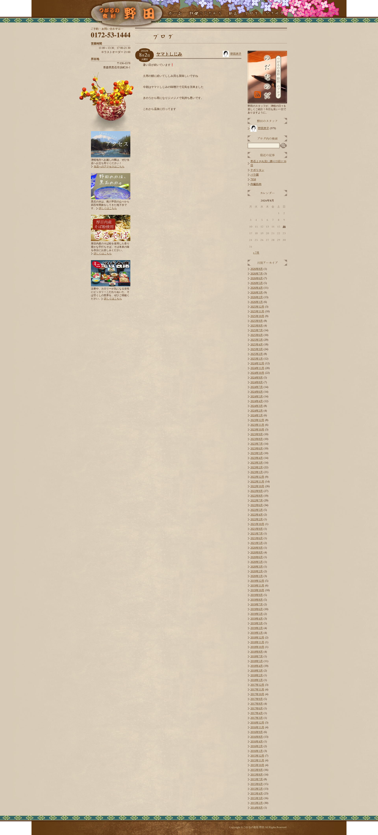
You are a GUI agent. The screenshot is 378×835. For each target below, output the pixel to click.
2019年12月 (257, 580)
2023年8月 (256, 439)
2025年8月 (256, 325)
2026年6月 (256, 278)
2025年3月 (256, 349)
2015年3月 (256, 798)
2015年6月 (256, 784)
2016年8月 (256, 736)
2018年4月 (256, 665)
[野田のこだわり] (205, 13)
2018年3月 (256, 670)
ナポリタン (257, 170)
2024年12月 (257, 363)
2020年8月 (256, 552)
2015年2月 (256, 803)
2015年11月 (257, 760)
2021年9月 (256, 528)
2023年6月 (256, 448)
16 (284, 226)
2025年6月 (256, 335)
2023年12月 (257, 420)
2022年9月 (256, 491)
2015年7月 (256, 779)
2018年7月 (256, 656)
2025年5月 (256, 339)
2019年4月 (256, 618)
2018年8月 (256, 651)
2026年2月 (256, 297)
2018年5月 (256, 661)
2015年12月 (257, 755)
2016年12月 (257, 722)
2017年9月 (256, 699)
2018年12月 (257, 637)
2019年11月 (257, 585)
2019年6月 (256, 609)
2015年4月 (256, 793)
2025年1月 (256, 358)
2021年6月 (256, 538)
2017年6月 (256, 708)
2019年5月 (256, 613)
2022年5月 (256, 509)
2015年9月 (256, 769)
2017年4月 (256, 713)
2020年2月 (256, 571)
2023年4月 (256, 457)
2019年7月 (256, 604)
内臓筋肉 (255, 184)
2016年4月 (256, 741)
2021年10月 (257, 524)
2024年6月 (256, 391)
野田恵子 (235, 53)
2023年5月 (256, 453)
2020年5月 (256, 561)
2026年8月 (256, 268)
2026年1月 (256, 302)
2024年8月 (256, 382)
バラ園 (254, 174)
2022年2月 (256, 519)
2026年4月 (256, 287)
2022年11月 (257, 481)
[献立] (233, 13)
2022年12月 (257, 476)
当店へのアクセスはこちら (109, 166)
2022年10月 (257, 486)
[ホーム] (175, 13)
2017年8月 (256, 703)
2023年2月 (256, 467)
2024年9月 (256, 377)
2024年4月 (256, 401)
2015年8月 (256, 774)
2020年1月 (256, 576)
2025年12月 (257, 306)
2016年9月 (256, 732)
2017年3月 (256, 717)
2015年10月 (257, 765)
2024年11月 (257, 368)
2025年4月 (256, 344)
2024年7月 (256, 387)
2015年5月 (256, 788)
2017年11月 (257, 689)
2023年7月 (256, 443)
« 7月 (256, 252)
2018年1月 (256, 680)
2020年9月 (256, 547)
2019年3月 (256, 623)
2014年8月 (256, 807)
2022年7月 (256, 500)
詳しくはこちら (108, 208)
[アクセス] (274, 13)
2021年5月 (256, 543)
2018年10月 (257, 647)
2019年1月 (256, 632)
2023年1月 (256, 472)
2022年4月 (256, 514)
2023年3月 (256, 462)
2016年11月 (257, 727)
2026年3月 (256, 292)
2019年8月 (256, 599)
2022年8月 (256, 495)
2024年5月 (256, 396)
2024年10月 (257, 372)
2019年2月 (256, 628)
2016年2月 (256, 746)
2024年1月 (256, 415)
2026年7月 (256, 273)
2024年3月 (256, 406)
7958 (253, 179)
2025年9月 (256, 320)
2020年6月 (256, 557)
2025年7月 (256, 330)
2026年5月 (256, 283)
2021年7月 (256, 533)
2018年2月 (256, 675)
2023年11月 (257, 424)
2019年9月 (256, 595)
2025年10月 (257, 316)
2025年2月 (256, 354)
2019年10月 (257, 590)
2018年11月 (257, 642)
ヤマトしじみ (169, 54)
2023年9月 (256, 434)
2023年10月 (257, 429)
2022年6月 (256, 505)
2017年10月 (257, 694)
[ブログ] (251, 13)
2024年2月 (256, 410)
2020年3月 (256, 566)
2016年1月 (256, 751)
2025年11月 (257, 311)
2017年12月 (257, 684)
